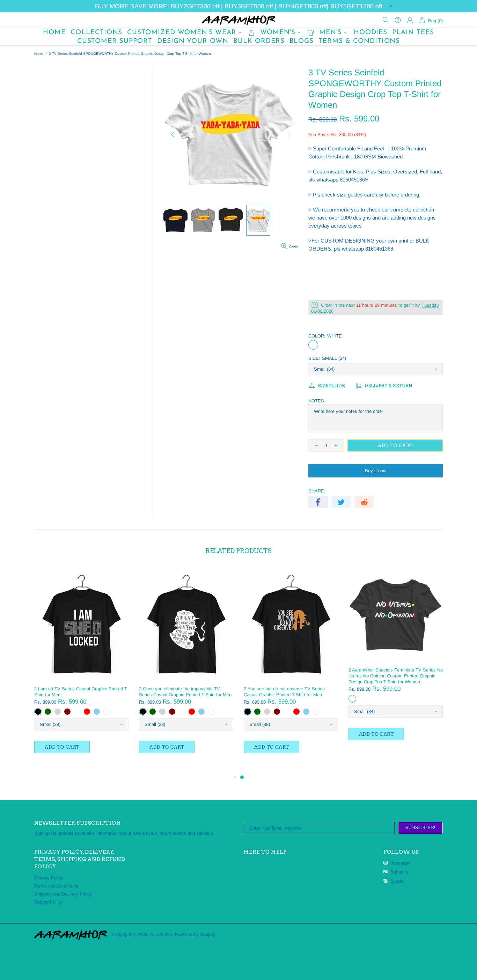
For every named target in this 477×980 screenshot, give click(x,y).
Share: (316, 490)
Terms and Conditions (56, 886)
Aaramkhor (238, 19)
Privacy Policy (49, 878)
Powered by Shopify (195, 934)
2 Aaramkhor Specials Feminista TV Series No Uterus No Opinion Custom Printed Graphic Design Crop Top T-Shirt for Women (395, 675)
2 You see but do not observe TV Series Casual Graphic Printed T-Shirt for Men (284, 691)
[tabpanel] (291, 667)
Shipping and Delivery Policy (63, 894)
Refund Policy (48, 902)
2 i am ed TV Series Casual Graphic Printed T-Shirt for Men (81, 691)
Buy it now (375, 470)
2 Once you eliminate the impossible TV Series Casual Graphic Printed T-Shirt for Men (185, 691)
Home (39, 53)
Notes (316, 400)
